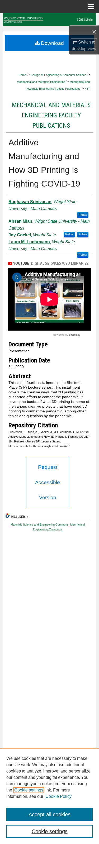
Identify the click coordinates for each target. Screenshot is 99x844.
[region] (49, 796)
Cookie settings (28, 790)
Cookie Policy (58, 796)
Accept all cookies (49, 814)
